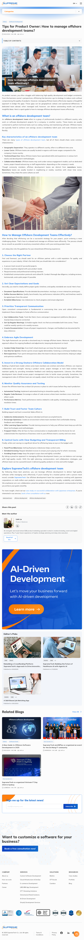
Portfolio (72, 880)
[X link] (76, 507)
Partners (5, 883)
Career (4, 887)
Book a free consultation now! (20, 848)
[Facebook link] (67, 507)
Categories (9, 11)
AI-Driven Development (27, 899)
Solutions (54, 872)
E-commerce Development (28, 883)
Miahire (52, 876)
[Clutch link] (73, 933)
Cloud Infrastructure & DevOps (30, 880)
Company (6, 872)
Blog (70, 883)
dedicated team (7, 498)
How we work (6, 880)
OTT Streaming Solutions (28, 891)
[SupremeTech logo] (9, 3)
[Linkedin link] (71, 507)
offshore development (20, 498)
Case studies (73, 876)
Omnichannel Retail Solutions (30, 895)
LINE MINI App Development (29, 887)
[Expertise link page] (42, 589)
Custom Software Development (30, 876)
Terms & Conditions (39, 934)
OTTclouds (53, 880)
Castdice (53, 883)
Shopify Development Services (30, 902)
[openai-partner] (43, 913)
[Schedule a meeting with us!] (76, 934)
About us (5, 876)
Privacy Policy (54, 934)
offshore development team (38, 498)
